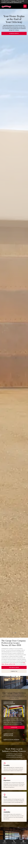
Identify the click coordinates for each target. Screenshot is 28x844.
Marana (7, 664)
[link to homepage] (6, 6)
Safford (11, 664)
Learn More (14, 727)
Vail (14, 664)
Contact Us (14, 671)
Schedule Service (14, 33)
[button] (24, 6)
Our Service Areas (14, 667)
